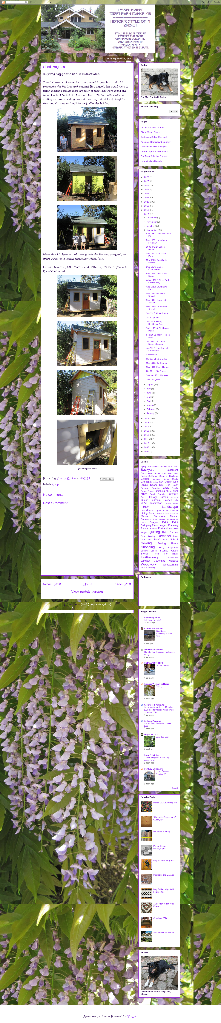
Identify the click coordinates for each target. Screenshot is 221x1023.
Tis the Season (162, 665)
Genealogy (174, 497)
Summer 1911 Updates (157, 375)
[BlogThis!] (104, 479)
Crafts (175, 479)
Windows (173, 561)
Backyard (148, 470)
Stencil (145, 553)
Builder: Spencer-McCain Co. (155, 151)
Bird (176, 473)
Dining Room (149, 485)
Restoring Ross (152, 617)
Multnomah (172, 519)
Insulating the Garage (163, 875)
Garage (153, 497)
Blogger (132, 1016)
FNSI (175, 491)
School (174, 539)
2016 (147, 418)
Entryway (145, 488)
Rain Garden (170, 532)
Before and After (163, 473)
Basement (172, 470)
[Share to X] (106, 479)
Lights (158, 510)
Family (165, 488)
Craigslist (146, 481)
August (150, 384)
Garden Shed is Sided (156, 359)
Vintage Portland (152, 721)
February (151, 409)
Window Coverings (153, 560)
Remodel (164, 536)
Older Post (123, 584)
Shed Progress (153, 379)
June (149, 393)
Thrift (156, 553)
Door (175, 485)
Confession (151, 354)
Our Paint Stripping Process (154, 156)
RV (149, 540)
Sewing (146, 543)
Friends (161, 494)
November (152, 222)
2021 (147, 197)
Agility (143, 466)
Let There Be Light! (152, 620)
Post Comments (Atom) (96, 604)
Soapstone (173, 547)
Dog (168, 485)
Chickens (173, 476)
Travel (175, 554)
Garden (164, 497)
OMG (143, 523)
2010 (147, 443)
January (151, 413)
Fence (151, 491)
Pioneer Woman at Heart (156, 684)
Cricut (155, 482)
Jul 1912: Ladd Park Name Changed (155, 342)
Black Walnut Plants (150, 132)
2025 (147, 181)
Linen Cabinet (170, 510)
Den (175, 481)
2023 (147, 189)
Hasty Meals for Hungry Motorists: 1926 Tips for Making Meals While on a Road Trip (159, 710)
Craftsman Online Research (154, 137)
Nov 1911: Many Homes (157, 367)
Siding (161, 547)
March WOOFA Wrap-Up (165, 802)
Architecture (166, 466)
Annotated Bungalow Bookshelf (155, 142)
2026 (147, 177)
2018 (147, 210)
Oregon (154, 522)
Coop (55, 484)
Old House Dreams (153, 649)
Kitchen (145, 507)
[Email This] (101, 479)
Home (88, 584)
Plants (144, 528)
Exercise (156, 488)
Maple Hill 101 (151, 734)
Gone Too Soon (162, 737)
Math (155, 520)
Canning (163, 476)
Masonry (174, 513)
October (151, 226)
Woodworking (170, 564)
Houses (167, 500)
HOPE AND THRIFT (153, 663)
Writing (152, 568)
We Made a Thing (161, 831)
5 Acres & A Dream (153, 628)
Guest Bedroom (151, 500)
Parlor (155, 525)
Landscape (170, 507)
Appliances (153, 466)
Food (152, 494)
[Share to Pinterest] (112, 479)
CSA (161, 482)
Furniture (173, 494)
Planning (173, 525)
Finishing (160, 491)
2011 (146, 439)
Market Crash (163, 513)
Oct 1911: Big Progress (157, 371)
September (152, 230)
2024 (147, 185)
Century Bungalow (153, 769)
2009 (147, 447)
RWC (157, 539)
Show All (175, 788)
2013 (147, 431)
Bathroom (146, 473)
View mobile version (87, 591)
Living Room (148, 513)
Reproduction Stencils (151, 161)
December (152, 217)
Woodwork (148, 564)
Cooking (157, 479)
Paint (165, 522)
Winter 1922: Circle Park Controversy (157, 281)
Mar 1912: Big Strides (156, 363)
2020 (147, 202)
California (152, 476)
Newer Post (52, 584)
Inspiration (156, 503)
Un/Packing (149, 557)
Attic (176, 466)
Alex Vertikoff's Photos (163, 932)
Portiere (153, 529)
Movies (162, 520)
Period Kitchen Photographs (160, 847)
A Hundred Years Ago (155, 705)
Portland (162, 528)
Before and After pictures (152, 127)
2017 (147, 214)
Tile (165, 553)
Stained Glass (169, 550)
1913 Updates (153, 317)
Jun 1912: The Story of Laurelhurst (157, 349)
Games (144, 497)
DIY (161, 485)
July (149, 388)
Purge (144, 532)
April (149, 401)
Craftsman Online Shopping (154, 146)
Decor (168, 481)
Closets (145, 478)
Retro (175, 536)
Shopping (148, 547)
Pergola (163, 525)
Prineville (173, 528)
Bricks (144, 476)
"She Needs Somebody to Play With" (164, 633)
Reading (151, 536)
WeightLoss (173, 558)
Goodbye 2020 (160, 918)
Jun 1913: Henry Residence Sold (154, 322)
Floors (169, 491)
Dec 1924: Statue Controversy (154, 268)
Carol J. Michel (151, 755)
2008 (147, 451)
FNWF (144, 494)
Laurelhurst (147, 510)
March (150, 405)
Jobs (175, 503)
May (149, 397)
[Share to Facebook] (109, 479)
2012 (147, 435)
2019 (147, 206)
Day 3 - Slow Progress (164, 860)
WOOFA (145, 567)
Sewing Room (168, 543)
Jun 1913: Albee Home (157, 313)
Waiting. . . (160, 686)
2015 (147, 422)
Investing (168, 503)
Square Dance (149, 551)
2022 (147, 193)
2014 (147, 426)
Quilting (154, 532)
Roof (143, 539)
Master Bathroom (153, 516)
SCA (165, 539)
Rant (143, 536)
